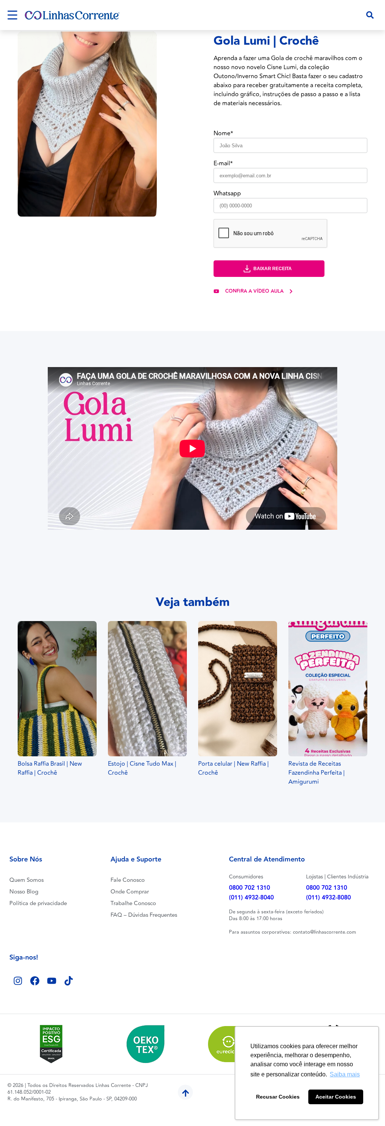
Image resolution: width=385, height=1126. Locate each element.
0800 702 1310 (249, 888)
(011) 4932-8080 (328, 897)
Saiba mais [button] (345, 1074)
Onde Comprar (130, 891)
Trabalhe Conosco (133, 903)
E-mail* (223, 163)
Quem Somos (26, 880)
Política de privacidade (38, 903)
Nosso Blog (23, 891)
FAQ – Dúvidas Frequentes (144, 915)
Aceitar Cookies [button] (335, 1097)
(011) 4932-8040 (251, 897)
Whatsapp (227, 193)
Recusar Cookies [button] (278, 1097)
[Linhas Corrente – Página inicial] (72, 15)
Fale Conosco (128, 880)
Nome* (223, 133)
